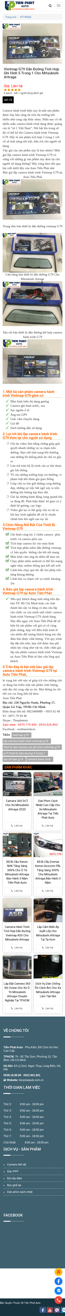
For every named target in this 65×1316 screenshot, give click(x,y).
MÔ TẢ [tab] (8, 100)
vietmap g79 (20, 735)
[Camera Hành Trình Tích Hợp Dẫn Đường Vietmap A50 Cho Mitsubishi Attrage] (17, 910)
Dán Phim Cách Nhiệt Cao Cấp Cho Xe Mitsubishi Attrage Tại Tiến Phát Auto (48, 809)
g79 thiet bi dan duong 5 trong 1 (24, 753)
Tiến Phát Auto (13, 1047)
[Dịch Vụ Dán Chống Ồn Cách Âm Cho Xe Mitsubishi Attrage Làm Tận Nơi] (48, 967)
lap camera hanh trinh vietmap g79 (25, 741)
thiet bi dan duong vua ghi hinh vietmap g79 (31, 747)
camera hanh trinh (39, 759)
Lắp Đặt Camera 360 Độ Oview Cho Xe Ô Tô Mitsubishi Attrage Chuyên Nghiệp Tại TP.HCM (17, 992)
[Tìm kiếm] (50, 6)
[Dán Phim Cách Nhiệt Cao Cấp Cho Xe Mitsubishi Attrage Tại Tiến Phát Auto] (48, 784)
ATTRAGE (25, 17)
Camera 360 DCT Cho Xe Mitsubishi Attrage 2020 (17, 805)
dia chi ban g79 (13, 759)
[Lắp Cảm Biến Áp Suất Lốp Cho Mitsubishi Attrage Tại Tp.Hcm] (48, 910)
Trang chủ (10, 17)
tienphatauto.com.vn (31, 1080)
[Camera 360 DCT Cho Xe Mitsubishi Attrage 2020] (17, 784)
